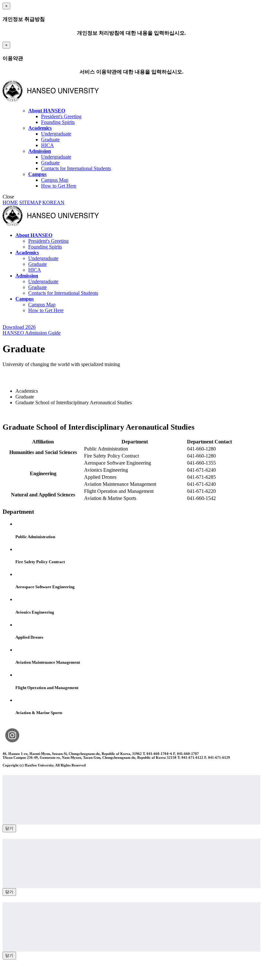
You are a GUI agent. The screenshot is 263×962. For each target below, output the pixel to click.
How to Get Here (58, 185)
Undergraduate (56, 133)
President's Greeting (61, 116)
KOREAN (53, 202)
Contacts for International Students (76, 168)
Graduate (50, 139)
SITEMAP (30, 202)
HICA (47, 145)
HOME (10, 202)
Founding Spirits (58, 122)
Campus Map (54, 180)
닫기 (9, 828)
